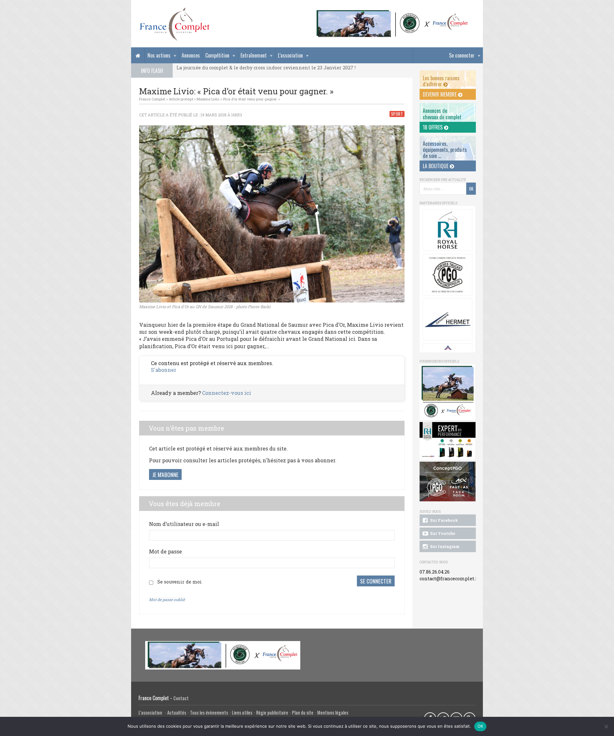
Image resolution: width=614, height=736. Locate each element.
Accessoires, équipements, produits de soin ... (445, 150)
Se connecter (462, 55)
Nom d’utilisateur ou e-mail (184, 524)
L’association (290, 55)
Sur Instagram (444, 546)
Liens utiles (242, 712)
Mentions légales (332, 712)
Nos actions (158, 55)
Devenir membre (440, 94)
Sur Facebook (443, 520)
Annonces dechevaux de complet (442, 114)
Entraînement (253, 55)
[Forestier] (392, 13)
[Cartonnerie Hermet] (447, 319)
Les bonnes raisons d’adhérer (441, 81)
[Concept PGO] (447, 274)
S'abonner (163, 369)
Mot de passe (165, 551)
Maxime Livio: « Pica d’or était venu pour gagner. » (238, 99)
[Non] (606, 726)
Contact (181, 698)
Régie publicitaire (272, 712)
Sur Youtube (442, 533)
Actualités (176, 712)
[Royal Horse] (447, 230)
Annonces (191, 55)
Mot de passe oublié (167, 599)
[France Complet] (174, 24)
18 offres (433, 127)
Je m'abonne (165, 474)
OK (480, 726)
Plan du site (302, 712)
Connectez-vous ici (226, 392)
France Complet (152, 99)
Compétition (217, 55)
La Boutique (436, 166)
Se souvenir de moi (179, 582)
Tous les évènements (209, 712)
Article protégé (181, 99)
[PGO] (448, 482)
